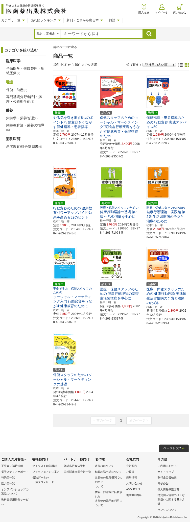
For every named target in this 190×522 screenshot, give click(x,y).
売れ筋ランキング (43, 20)
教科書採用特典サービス (14, 501)
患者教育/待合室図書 (24, 147)
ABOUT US (133, 489)
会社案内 (131, 465)
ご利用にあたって (168, 465)
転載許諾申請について (108, 471)
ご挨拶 (130, 471)
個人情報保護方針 (168, 489)
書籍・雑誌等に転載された (108, 499)
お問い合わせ (134, 483)
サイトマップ (166, 471)
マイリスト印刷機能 (44, 465)
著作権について (104, 465)
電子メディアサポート (14, 471)
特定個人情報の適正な (171, 499)
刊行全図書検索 (167, 477)
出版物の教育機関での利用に (108, 482)
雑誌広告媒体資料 (75, 465)
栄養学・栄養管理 (22, 118)
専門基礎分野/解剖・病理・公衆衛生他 (24, 99)
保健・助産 (16, 90)
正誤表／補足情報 (12, 465)
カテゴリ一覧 (11, 20)
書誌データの (43, 479)
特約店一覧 (8, 477)
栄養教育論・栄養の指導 (25, 127)
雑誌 (112, 20)
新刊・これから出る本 (83, 20)
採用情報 (131, 477)
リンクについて (167, 509)
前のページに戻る (65, 47)
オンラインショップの (14, 491)
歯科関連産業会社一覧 (77, 471)
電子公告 (163, 483)
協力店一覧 (8, 483)
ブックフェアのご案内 (46, 471)
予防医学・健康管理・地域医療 (25, 71)
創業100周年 (134, 495)
